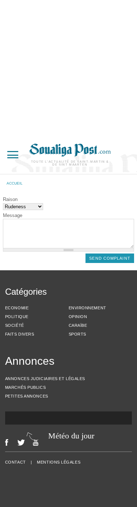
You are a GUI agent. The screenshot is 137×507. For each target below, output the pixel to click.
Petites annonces (26, 396)
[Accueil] (70, 155)
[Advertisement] (68, 68)
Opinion (78, 316)
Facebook (6, 442)
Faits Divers (19, 334)
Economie (16, 308)
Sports (77, 334)
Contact (15, 462)
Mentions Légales (58, 462)
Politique (16, 316)
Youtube (37, 442)
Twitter (21, 442)
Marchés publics (25, 387)
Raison (10, 199)
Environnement (87, 308)
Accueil (15, 183)
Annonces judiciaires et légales (45, 378)
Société (14, 325)
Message (12, 215)
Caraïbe (78, 325)
